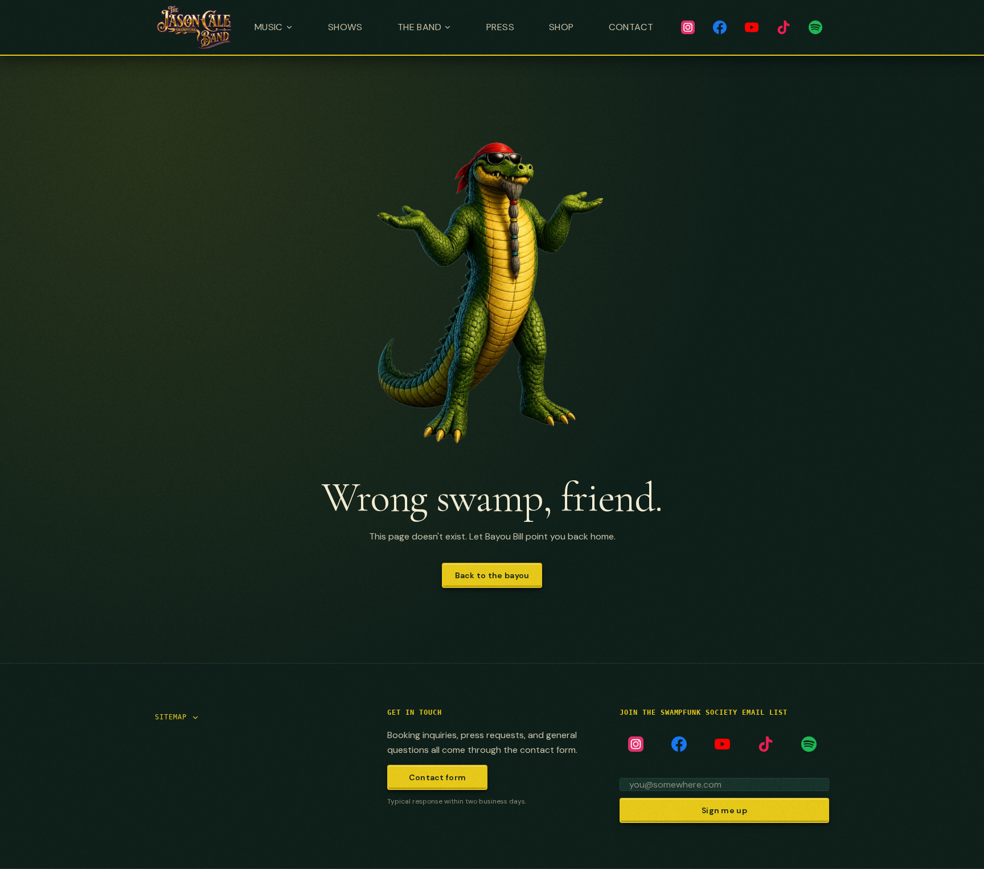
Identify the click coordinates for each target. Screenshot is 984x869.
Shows (345, 27)
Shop (561, 27)
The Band (419, 27)
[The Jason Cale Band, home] (194, 27)
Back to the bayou (492, 575)
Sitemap (171, 717)
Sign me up (724, 810)
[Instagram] (688, 27)
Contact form (437, 777)
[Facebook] (719, 27)
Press (500, 27)
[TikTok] (783, 27)
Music (269, 27)
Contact (631, 27)
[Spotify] (815, 27)
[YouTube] (751, 27)
